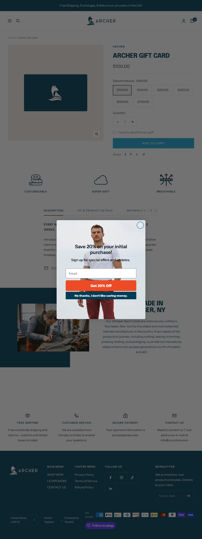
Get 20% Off (101, 286)
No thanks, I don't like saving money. (101, 295)
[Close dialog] (140, 225)
